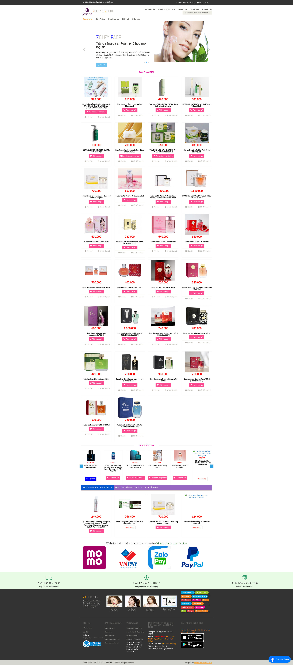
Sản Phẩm (100, 19)
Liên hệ (125, 19)
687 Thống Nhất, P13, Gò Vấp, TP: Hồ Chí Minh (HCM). (161, 635)
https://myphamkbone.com (92, 634)
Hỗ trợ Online (87, 625)
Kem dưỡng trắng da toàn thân (128, 484)
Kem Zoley (185, 596)
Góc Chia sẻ (113, 19)
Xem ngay (101, 61)
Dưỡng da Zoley (187, 604)
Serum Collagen (201, 607)
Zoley (190, 607)
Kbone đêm (185, 600)
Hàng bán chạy (110, 632)
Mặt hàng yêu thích (167, 9)
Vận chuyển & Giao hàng (135, 628)
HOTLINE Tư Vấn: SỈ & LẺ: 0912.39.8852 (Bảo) (98, 2)
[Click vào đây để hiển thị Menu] (87, 11)
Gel (183, 607)
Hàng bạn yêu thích (112, 639)
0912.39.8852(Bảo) (169, 640)
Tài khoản (151, 9)
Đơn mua (183, 9)
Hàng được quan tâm (112, 636)
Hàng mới (108, 628)
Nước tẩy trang (151, 484)
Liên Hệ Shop (112, 475)
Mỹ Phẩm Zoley (201, 589)
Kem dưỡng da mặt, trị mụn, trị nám (97, 484)
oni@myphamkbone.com (203, 659)
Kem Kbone (185, 593)
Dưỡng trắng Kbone (199, 593)
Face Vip (195, 596)
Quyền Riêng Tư (132, 632)
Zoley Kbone (197, 600)
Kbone (205, 596)
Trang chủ (87, 19)
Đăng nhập (208, 9)
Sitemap (136, 19)
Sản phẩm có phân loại (97, 108)
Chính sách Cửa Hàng (134, 625)
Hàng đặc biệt (110, 625)
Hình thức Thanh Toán (134, 636)
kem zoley (199, 604)
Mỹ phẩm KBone (187, 589)
